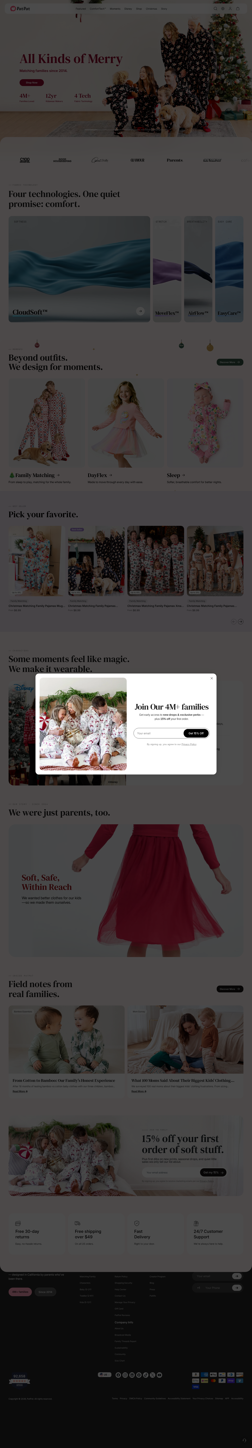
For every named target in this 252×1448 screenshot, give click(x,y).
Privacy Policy (189, 744)
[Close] (212, 678)
